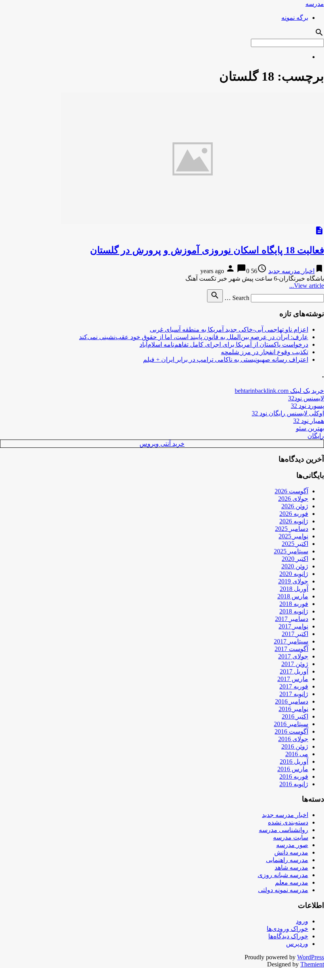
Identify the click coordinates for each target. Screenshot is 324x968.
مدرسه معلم (291, 882)
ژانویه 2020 (293, 573)
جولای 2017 (293, 656)
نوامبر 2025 (293, 536)
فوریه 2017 (293, 686)
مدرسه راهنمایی (287, 860)
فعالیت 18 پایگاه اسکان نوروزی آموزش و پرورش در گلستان (207, 250)
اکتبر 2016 (295, 716)
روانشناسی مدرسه (283, 829)
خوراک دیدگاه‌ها (288, 936)
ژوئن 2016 (294, 746)
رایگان (315, 435)
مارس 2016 (292, 769)
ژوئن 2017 (294, 663)
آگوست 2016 (291, 731)
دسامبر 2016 (291, 701)
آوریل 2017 (294, 671)
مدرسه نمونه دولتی (283, 890)
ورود (302, 921)
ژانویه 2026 (293, 521)
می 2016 (296, 754)
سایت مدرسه (290, 837)
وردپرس (297, 943)
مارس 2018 (292, 596)
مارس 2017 (292, 679)
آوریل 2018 (294, 588)
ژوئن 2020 (294, 566)
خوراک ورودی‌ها (287, 928)
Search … (236, 297)
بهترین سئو (310, 428)
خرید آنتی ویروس (162, 443)
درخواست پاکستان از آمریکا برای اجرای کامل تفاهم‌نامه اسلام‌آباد (223, 344)
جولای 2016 (293, 739)
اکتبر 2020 (295, 558)
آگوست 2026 (291, 491)
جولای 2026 (293, 498)
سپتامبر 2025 (291, 551)
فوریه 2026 (293, 513)
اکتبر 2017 (295, 633)
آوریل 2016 (294, 761)
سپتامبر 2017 (291, 641)
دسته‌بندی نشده (288, 822)
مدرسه (314, 3)
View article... (306, 285)
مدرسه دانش (291, 852)
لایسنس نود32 (306, 398)
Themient (312, 964)
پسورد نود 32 (307, 405)
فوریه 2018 (293, 603)
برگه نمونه (294, 17)
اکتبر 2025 (295, 543)
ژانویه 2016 (293, 784)
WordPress (310, 957)
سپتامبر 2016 (291, 724)
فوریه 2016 (293, 776)
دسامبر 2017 (291, 618)
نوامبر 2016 (293, 709)
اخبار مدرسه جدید (291, 271)
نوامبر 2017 (293, 626)
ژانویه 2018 (293, 611)
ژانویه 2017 (293, 694)
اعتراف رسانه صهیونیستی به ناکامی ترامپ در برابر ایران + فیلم (225, 359)
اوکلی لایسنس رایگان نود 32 (288, 413)
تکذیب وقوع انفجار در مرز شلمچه (264, 352)
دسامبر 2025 (291, 528)
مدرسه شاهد (291, 867)
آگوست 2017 (291, 648)
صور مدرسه (292, 845)
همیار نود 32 (308, 420)
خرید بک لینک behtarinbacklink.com (279, 390)
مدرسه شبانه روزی (283, 875)
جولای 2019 (293, 581)
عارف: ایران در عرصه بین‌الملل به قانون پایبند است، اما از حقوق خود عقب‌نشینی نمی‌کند (193, 337)
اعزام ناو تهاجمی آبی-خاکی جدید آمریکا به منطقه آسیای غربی (229, 329)
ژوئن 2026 (294, 506)
